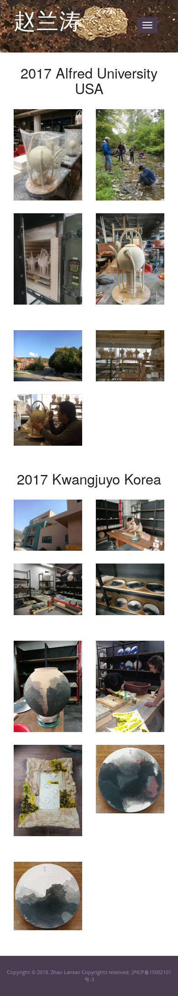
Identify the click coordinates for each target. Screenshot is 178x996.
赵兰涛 (48, 19)
